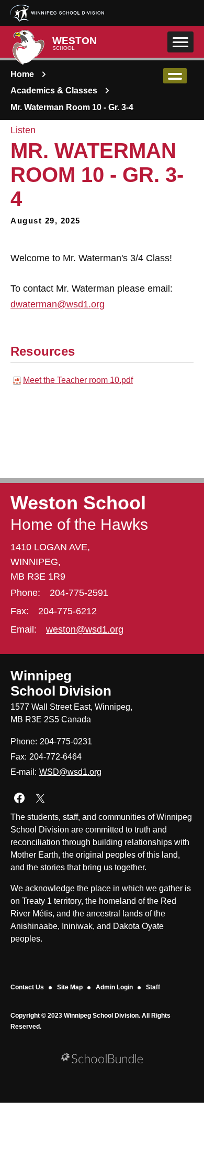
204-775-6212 (67, 611)
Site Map (70, 987)
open (175, 75)
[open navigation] (180, 41)
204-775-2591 (79, 593)
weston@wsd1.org (84, 629)
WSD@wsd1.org (70, 771)
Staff (153, 987)
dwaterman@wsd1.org (57, 304)
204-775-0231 (66, 741)
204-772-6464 (55, 756)
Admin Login (114, 987)
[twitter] (40, 798)
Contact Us (27, 987)
